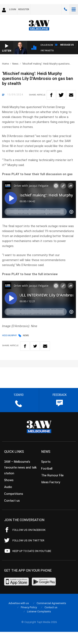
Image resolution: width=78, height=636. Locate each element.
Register (23, 9)
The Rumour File (52, 475)
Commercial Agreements (51, 603)
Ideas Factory (50, 482)
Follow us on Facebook (29, 529)
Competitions (13, 494)
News (15, 63)
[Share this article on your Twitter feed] (61, 95)
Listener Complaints (39, 611)
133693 (65, 9)
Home (5, 63)
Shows (9, 480)
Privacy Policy (29, 607)
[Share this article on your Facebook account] (51, 95)
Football (46, 468)
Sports (46, 462)
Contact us (12, 500)
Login (12, 9)
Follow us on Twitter (28, 540)
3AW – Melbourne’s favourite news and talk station (20, 467)
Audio (8, 487)
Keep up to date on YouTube (31, 551)
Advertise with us (19, 603)
